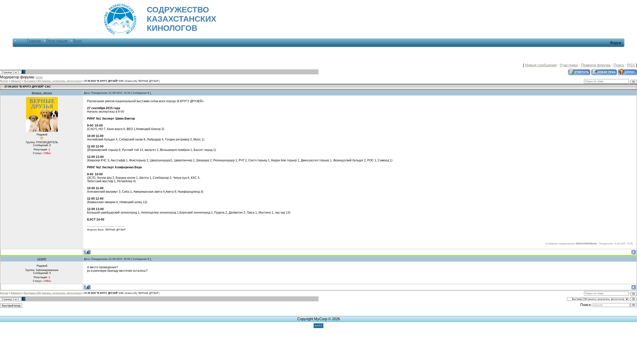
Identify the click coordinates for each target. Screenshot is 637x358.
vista (39, 77)
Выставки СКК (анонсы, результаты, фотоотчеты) (53, 81)
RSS (631, 65)
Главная (34, 41)
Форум (4, 81)
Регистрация (57, 41)
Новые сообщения (541, 65)
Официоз (16, 81)
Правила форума (595, 65)
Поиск (619, 65)
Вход (77, 41)
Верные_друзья (42, 92)
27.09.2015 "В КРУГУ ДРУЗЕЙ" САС (104, 81)
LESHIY (42, 259)
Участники (569, 65)
